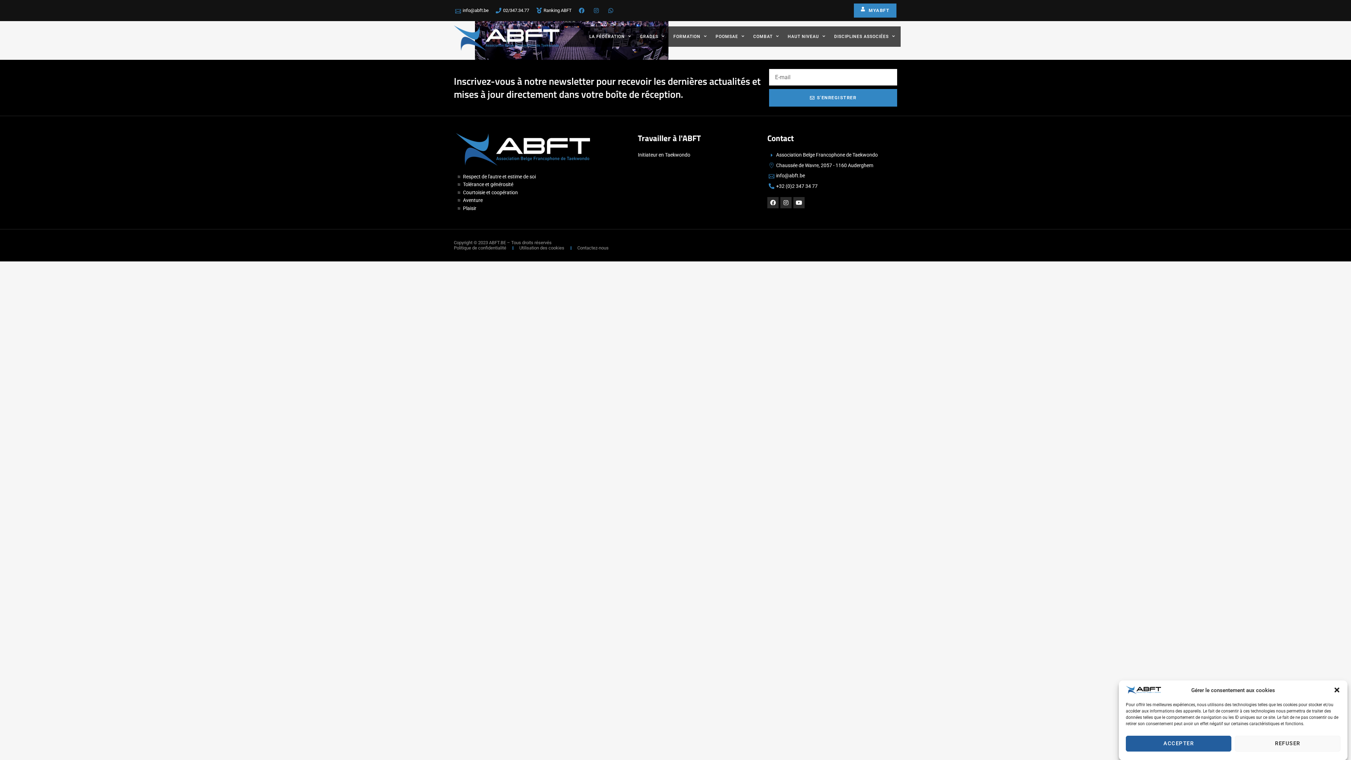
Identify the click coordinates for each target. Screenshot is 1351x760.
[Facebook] (773, 202)
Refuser (1287, 743)
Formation (686, 36)
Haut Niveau (803, 36)
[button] (1336, 690)
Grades (649, 36)
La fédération (607, 36)
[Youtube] (799, 202)
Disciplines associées (861, 36)
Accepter (1178, 743)
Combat (763, 36)
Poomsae (727, 36)
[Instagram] (786, 202)
